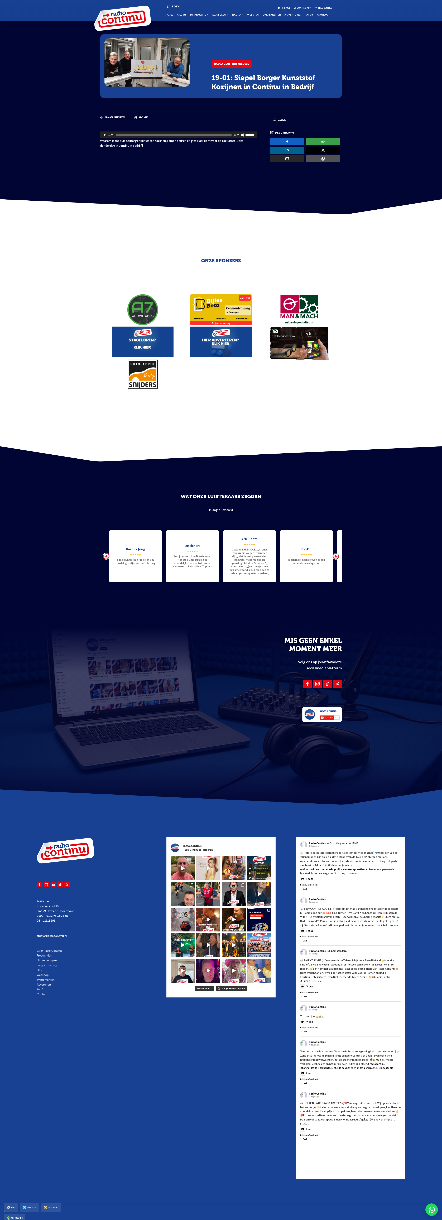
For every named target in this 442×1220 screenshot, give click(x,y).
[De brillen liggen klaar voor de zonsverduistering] (234, 894)
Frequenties (44, 955)
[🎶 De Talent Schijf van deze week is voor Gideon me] (208, 971)
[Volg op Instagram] (317, 684)
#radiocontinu (376, 1064)
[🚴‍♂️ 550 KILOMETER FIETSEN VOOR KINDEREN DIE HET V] (183, 894)
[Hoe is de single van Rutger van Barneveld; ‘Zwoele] (259, 971)
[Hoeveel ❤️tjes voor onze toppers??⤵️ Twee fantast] (234, 945)
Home (169, 14)
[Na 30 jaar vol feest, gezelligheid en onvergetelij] (183, 945)
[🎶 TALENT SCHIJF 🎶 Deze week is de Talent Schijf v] (183, 868)
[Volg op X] (337, 684)
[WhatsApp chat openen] (431, 1209)
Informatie (198, 14)
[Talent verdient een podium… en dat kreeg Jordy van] (234, 919)
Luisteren (219, 14)
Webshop (253, 14)
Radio (236, 14)
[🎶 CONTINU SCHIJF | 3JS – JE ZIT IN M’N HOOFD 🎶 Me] (259, 894)
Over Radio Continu (49, 950)
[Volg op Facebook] (307, 684)
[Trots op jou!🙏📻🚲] (208, 868)
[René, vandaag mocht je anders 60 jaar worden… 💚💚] (208, 894)
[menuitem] (11, 1207)
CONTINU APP (303, 8)
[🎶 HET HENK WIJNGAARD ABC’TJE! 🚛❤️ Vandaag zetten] (259, 868)
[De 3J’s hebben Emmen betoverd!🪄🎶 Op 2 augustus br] (208, 945)
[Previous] (106, 556)
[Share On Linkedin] (287, 150)
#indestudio (386, 1068)
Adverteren (292, 14)
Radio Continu (317, 843)
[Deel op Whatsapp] (323, 141)
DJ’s (39, 970)
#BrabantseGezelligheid (332, 1068)
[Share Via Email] (287, 158)
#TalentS (305, 981)
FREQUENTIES (325, 8)
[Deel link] (323, 158)
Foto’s (309, 14)
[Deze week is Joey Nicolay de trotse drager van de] (183, 971)
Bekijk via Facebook (309, 885)
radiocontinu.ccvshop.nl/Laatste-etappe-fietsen (339, 869)
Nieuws (181, 14)
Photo (309, 878)
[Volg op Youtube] (53, 884)
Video (309, 986)
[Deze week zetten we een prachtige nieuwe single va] (234, 971)
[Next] (335, 556)
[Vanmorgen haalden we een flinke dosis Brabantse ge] (234, 868)
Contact (323, 14)
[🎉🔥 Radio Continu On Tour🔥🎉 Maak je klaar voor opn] (259, 945)
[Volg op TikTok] (327, 684)
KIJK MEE (285, 8)
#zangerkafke (308, 1068)
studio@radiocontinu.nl (52, 936)
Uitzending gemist (48, 960)
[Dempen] (242, 135)
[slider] (250, 134)
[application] (178, 134)
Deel (305, 889)
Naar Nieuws (115, 117)
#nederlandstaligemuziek (362, 1068)
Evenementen (272, 14)
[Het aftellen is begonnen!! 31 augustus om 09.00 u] (183, 919)
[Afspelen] (104, 135)
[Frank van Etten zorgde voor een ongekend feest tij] (208, 919)
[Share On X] (323, 150)
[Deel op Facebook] (287, 141)
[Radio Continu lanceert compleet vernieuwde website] (259, 919)
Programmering (47, 965)
